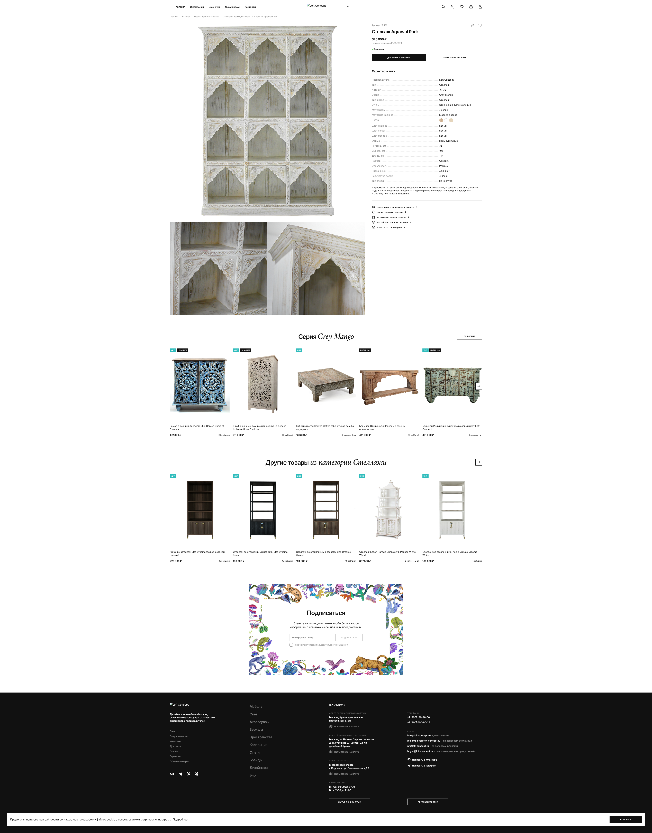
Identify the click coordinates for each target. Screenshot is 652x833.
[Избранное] (462, 7)
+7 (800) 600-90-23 (418, 722)
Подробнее (180, 819)
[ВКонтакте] (172, 774)
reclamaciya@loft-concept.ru (423, 740)
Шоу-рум (214, 6)
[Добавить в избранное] (480, 25)
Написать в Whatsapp (424, 759)
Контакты (250, 6)
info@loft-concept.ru (419, 735)
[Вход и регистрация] (480, 7)
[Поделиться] (473, 25)
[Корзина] (471, 7)
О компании (197, 6)
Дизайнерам (232, 6)
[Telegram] (180, 774)
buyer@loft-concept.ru (420, 751)
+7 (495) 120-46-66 (418, 717)
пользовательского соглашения (332, 644)
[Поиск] (443, 7)
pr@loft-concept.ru (418, 745)
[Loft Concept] (326, 7)
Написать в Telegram (424, 765)
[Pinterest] (188, 774)
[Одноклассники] (196, 774)
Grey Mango (446, 94)
